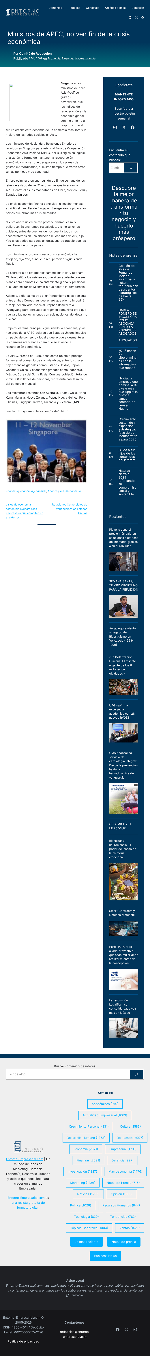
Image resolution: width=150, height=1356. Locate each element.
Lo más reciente (86, 1242)
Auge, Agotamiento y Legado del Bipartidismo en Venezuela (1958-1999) (122, 636)
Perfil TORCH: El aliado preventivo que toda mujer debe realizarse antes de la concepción (123, 955)
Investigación (82, 1171)
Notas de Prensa (123, 1183)
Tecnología (86, 1216)
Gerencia (122, 1160)
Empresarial (122, 1149)
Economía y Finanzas (33, 491)
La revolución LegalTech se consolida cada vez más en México (122, 1006)
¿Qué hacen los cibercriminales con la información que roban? (128, 359)
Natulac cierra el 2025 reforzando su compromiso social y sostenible (127, 482)
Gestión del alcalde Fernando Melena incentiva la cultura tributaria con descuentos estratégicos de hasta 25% (128, 282)
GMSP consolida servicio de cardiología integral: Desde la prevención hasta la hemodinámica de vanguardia (123, 765)
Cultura (130, 1126)
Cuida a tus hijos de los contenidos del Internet (127, 455)
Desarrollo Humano (86, 1138)
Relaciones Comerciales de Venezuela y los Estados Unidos (69, 509)
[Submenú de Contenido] (64, 8)
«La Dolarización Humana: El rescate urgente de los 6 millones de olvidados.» (122, 665)
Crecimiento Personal (89, 1126)
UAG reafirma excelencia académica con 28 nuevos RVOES (122, 711)
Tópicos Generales (89, 1228)
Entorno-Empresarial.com (24, 1159)
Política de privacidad (23, 1341)
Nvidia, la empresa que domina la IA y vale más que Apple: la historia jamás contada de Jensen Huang (128, 393)
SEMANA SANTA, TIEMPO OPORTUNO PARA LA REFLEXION (123, 585)
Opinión (122, 1194)
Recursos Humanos (121, 1205)
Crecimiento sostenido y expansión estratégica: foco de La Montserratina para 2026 (128, 429)
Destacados (130, 1138)
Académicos (105, 1104)
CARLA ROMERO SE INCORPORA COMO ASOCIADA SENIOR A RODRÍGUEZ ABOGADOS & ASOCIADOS (128, 325)
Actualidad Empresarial (105, 1115)
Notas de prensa (124, 1242)
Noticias (88, 1194)
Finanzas (67, 58)
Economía (54, 58)
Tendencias (123, 1216)
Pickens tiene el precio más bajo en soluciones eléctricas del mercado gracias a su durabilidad (123, 538)
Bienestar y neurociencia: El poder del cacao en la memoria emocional (122, 849)
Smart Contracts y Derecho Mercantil (122, 913)
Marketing (82, 1183)
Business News (105, 1256)
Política (80, 1205)
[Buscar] (130, 168)
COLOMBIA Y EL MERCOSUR (120, 826)
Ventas (129, 1228)
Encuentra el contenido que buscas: (119, 155)
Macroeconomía (85, 58)
